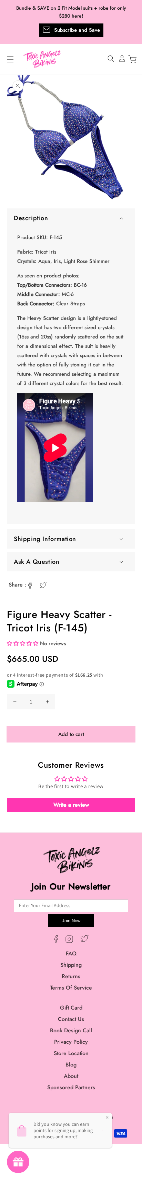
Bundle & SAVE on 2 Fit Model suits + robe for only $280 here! (71, 11)
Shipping (71, 965)
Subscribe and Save (77, 30)
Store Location (71, 1053)
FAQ (71, 953)
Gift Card (71, 1008)
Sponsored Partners (71, 1087)
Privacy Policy (71, 1042)
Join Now (71, 920)
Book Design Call (71, 1030)
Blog (71, 1065)
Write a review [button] (71, 805)
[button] (71, 218)
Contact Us (71, 1019)
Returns (71, 976)
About (71, 1076)
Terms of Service (71, 988)
